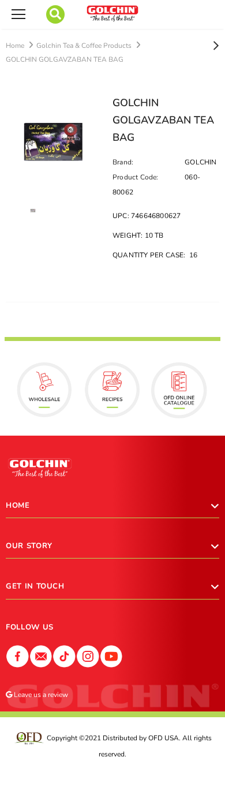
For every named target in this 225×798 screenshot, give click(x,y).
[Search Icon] (55, 14)
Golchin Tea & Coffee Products (84, 45)
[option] (53, 141)
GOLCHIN (200, 162)
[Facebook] (17, 655)
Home (15, 45)
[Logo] (112, 13)
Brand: (122, 162)
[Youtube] (111, 655)
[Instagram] (88, 655)
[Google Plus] (41, 655)
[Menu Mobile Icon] (18, 14)
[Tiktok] (64, 655)
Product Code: (135, 177)
